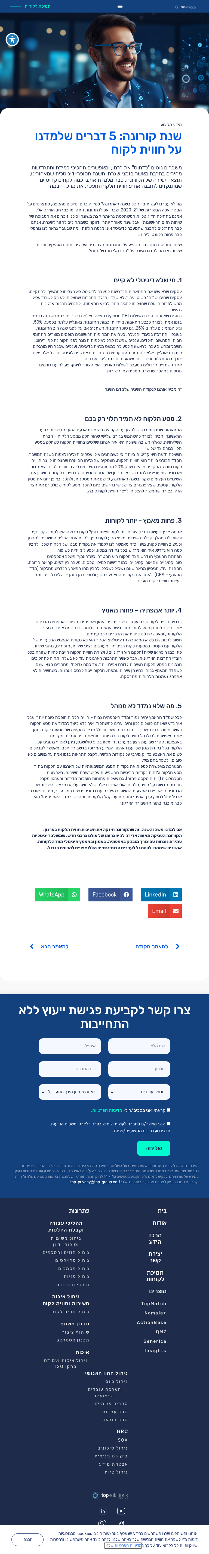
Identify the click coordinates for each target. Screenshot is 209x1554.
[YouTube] (121, 1511)
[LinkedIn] (103, 1511)
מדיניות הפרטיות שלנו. (123, 1545)
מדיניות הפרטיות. (106, 1110)
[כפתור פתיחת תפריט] (120, 6)
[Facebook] (121, 1524)
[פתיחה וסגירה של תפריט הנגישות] (12, 39)
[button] (161, 894)
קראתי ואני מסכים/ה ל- (128, 1110)
